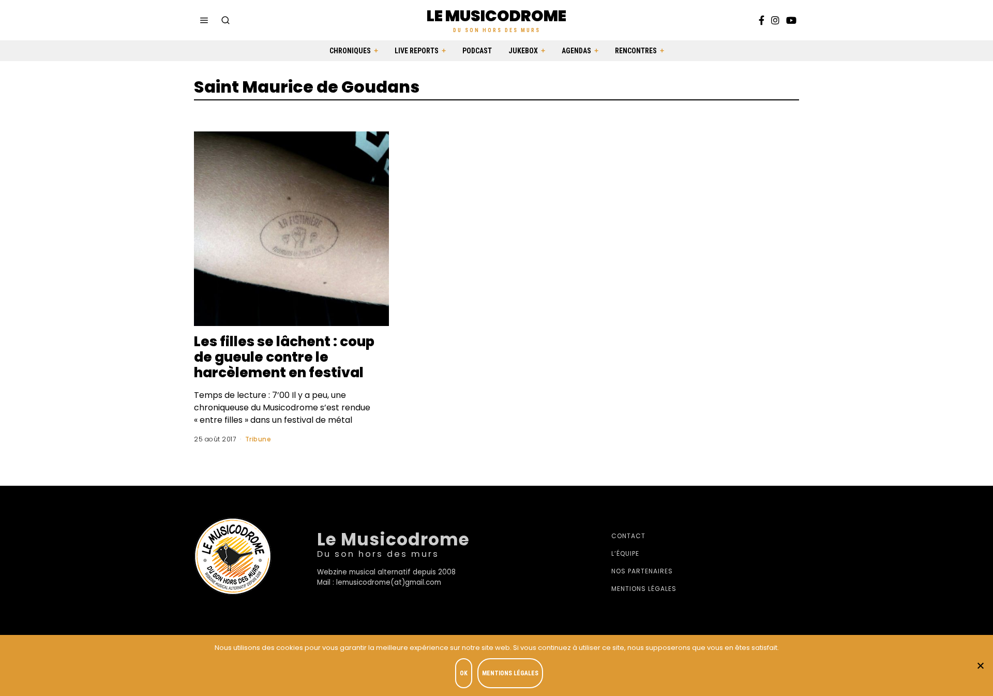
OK (464, 673)
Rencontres (636, 51)
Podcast (477, 51)
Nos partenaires (642, 571)
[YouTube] (791, 20)
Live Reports (417, 51)
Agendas (576, 51)
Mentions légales (643, 588)
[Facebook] (761, 20)
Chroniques (350, 51)
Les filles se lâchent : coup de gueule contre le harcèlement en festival (284, 357)
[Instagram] (775, 20)
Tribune (258, 439)
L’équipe (625, 553)
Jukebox (523, 51)
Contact (628, 535)
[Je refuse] (980, 665)
